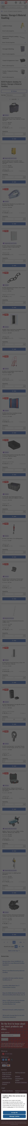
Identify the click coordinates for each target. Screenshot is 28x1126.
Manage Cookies (14, 1116)
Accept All (14, 1112)
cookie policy (10, 1107)
